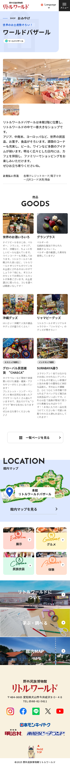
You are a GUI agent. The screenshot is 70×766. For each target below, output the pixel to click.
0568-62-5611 (38, 701)
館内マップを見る (23, 509)
